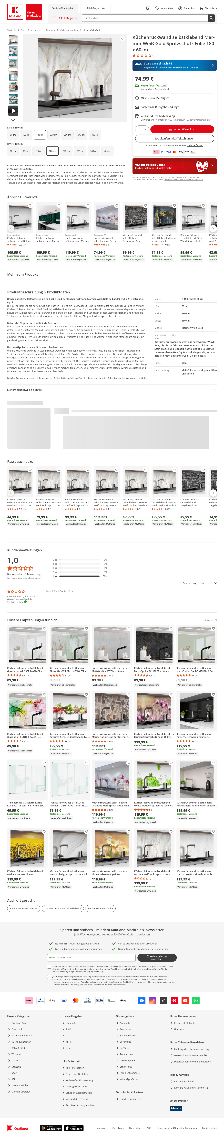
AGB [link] (149, 1127)
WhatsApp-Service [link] (130, 1079)
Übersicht (71, 1023)
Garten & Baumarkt (22, 1035)
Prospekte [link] (125, 1029)
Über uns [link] (179, 1029)
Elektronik (16, 1029)
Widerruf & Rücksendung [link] (79, 1080)
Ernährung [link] (126, 1066)
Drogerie (16, 1066)
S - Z (68, 1047)
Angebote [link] (125, 1023)
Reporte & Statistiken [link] (185, 1023)
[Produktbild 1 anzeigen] (13, 40)
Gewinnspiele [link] (127, 1060)
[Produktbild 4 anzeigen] (13, 75)
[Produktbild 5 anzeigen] (13, 87)
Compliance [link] (118, 1127)
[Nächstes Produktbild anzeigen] (13, 120)
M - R (68, 1041)
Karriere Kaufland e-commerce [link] (191, 1087)
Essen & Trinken (20, 1085)
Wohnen (16, 1054)
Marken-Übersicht (21, 1091)
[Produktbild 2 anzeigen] (13, 51)
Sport (14, 1072)
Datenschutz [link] (135, 1127)
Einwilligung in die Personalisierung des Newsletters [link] (97, 979)
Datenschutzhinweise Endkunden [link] (192, 1061)
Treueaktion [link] (126, 1054)
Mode (14, 1060)
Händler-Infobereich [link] (131, 1099)
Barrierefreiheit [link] (209, 1127)
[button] (80, 559)
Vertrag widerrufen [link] (76, 1086)
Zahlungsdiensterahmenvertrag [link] (191, 1049)
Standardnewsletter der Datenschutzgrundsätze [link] (83, 969)
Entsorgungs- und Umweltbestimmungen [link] (176, 1127)
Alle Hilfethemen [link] (75, 1067)
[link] (95, 8)
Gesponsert (12, 235)
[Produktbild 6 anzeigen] (13, 99)
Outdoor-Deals (19, 1023)
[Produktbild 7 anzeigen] (13, 111)
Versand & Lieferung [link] (77, 1099)
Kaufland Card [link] (128, 1035)
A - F (68, 1029)
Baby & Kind (18, 1047)
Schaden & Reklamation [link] (79, 1092)
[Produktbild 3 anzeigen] (13, 63)
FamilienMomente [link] (130, 1072)
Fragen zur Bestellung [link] (78, 1074)
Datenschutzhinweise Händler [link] (190, 1055)
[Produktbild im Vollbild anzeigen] (75, 78)
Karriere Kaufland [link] (184, 1081)
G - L (68, 1035)
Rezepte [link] (124, 1047)
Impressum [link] (101, 1127)
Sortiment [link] (125, 1041)
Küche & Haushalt (21, 1041)
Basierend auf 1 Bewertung (24, 574)
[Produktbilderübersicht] (13, 78)
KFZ (13, 1079)
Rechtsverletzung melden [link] (80, 1105)
